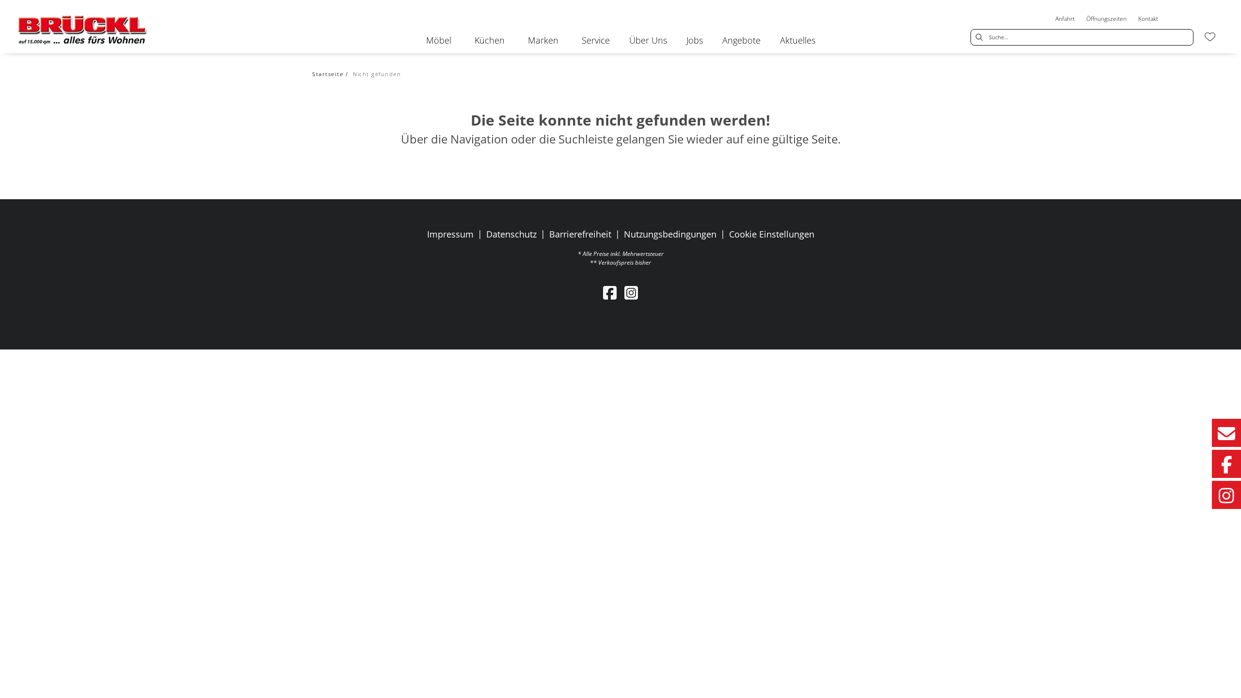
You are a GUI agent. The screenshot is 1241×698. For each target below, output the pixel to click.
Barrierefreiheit (580, 234)
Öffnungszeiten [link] (1106, 19)
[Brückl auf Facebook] (1226, 464)
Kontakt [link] (1148, 19)
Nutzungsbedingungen (670, 234)
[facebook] (610, 292)
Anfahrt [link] (1065, 19)
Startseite (327, 74)
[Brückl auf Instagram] (1226, 495)
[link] (438, 40)
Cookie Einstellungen (771, 234)
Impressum (450, 234)
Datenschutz (511, 234)
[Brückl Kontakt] (1226, 433)
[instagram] (631, 292)
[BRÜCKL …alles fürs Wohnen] (82, 30)
